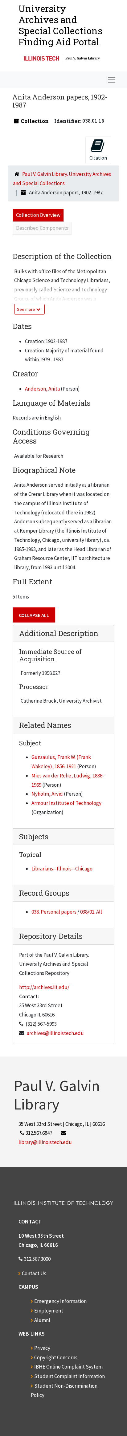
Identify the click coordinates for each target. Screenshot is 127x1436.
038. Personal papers (53, 911)
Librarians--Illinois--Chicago (61, 868)
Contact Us (34, 1273)
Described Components (42, 228)
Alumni (42, 1320)
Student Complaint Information (69, 1376)
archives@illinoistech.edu (55, 1033)
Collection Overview (38, 215)
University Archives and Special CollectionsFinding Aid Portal (60, 25)
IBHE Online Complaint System (68, 1366)
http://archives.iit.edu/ (44, 987)
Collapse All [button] (34, 615)
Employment (48, 1310)
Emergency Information (60, 1301)
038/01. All (91, 911)
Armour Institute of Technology (66, 803)
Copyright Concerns (55, 1357)
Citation (98, 158)
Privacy (42, 1348)
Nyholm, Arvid (47, 793)
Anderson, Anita (42, 388)
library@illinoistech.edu (45, 1142)
